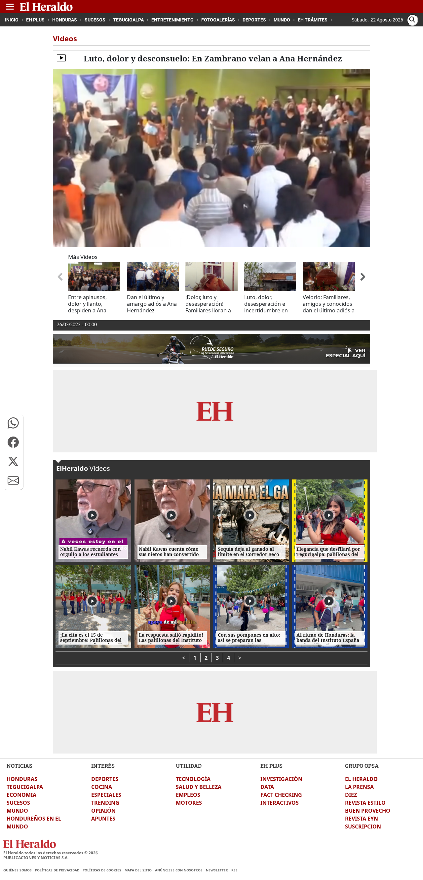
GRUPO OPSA (362, 765)
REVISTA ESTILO (365, 802)
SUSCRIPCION (363, 826)
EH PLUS (271, 765)
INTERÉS (103, 765)
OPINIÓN (103, 810)
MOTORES (189, 802)
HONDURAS (22, 779)
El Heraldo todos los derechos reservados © (50, 852)
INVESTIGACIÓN (281, 779)
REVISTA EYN (361, 818)
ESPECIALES (106, 794)
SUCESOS (18, 802)
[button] (13, 423)
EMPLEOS (188, 794)
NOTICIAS (19, 765)
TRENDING (105, 802)
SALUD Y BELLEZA (198, 787)
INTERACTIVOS (279, 802)
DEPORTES (104, 779)
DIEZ (351, 794)
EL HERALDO (361, 779)
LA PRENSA (359, 787)
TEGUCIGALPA (25, 787)
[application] (211, 158)
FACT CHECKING (281, 794)
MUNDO (17, 810)
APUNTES (103, 818)
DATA (267, 787)
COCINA (101, 787)
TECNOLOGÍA (193, 779)
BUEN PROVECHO (367, 810)
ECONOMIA (21, 794)
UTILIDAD (189, 765)
